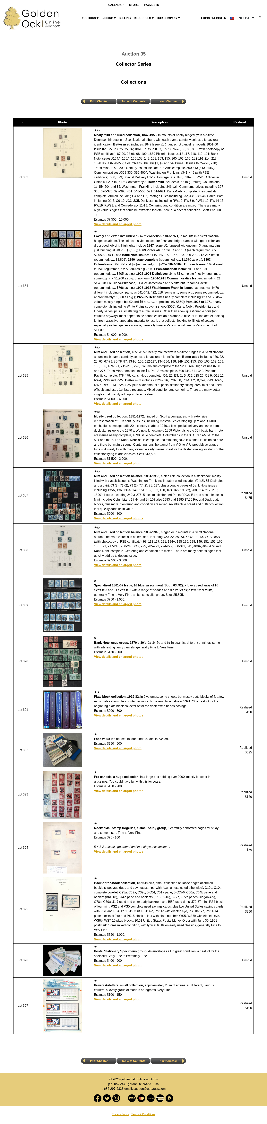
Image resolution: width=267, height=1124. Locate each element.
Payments (151, 4)
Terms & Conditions (143, 1114)
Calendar (116, 4)
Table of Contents (133, 101)
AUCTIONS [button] (89, 18)
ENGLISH (243, 18)
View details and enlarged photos (118, 339)
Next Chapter (168, 101)
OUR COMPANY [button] (167, 18)
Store (134, 4)
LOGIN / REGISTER (213, 18)
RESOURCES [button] (142, 18)
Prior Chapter (99, 101)
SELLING (125, 18)
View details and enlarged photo (118, 224)
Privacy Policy (120, 1114)
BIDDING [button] (107, 18)
